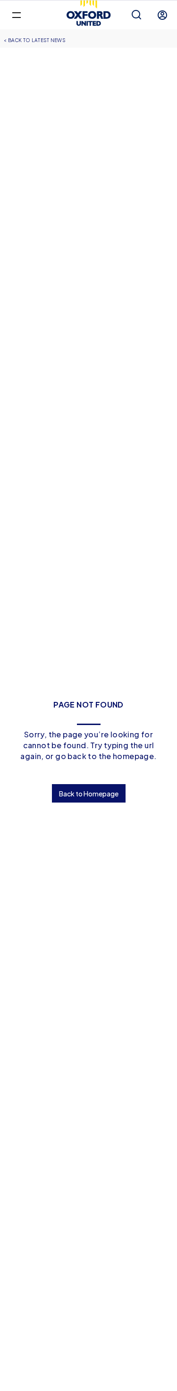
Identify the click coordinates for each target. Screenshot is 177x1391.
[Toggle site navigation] (16, 14)
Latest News (49, 40)
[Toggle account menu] (162, 15)
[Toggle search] (136, 15)
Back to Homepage (88, 793)
